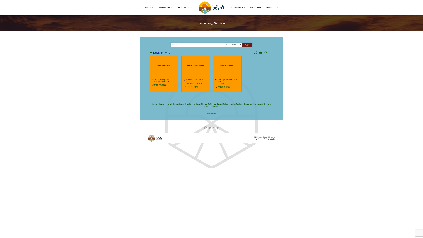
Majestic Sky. (271, 139)
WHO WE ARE (164, 7)
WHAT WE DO (183, 7)
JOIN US (147, 7)
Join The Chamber (212, 106)
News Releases (172, 104)
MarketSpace (227, 104)
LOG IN (269, 7)
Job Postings (237, 104)
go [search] (248, 45)
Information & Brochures (262, 104)
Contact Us (248, 104)
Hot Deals (196, 104)
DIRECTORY (255, 7)
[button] (151, 53)
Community (237, 7)
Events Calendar (185, 104)
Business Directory (158, 104)
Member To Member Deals (211, 104)
